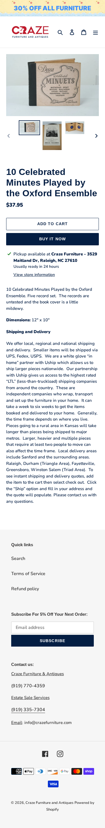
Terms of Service (28, 574)
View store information (34, 274)
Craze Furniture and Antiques (49, 802)
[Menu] (95, 32)
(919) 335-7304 (28, 710)
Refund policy (25, 589)
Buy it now (52, 239)
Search (18, 558)
